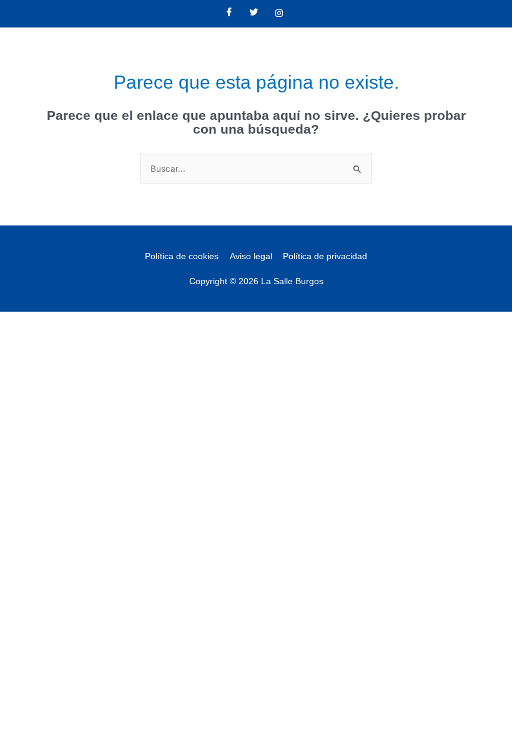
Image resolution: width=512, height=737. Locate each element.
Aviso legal (251, 256)
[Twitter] (254, 13)
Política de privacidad (325, 256)
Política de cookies (182, 256)
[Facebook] (229, 13)
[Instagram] (279, 13)
